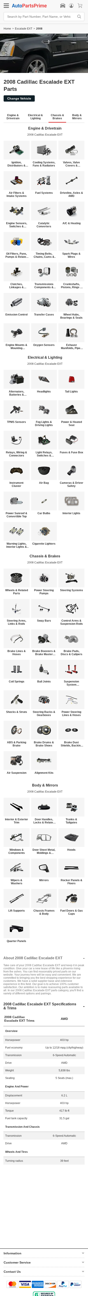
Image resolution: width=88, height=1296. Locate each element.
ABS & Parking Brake (16, 744)
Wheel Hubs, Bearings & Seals (71, 316)
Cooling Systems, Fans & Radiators (44, 164)
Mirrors (44, 880)
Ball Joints (44, 681)
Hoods (71, 849)
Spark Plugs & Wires (71, 255)
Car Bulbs (43, 513)
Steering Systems (71, 590)
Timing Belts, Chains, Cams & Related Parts (44, 255)
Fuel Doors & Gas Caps (71, 912)
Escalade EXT (23, 28)
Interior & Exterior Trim (16, 821)
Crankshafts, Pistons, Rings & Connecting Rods (71, 286)
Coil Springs (16, 681)
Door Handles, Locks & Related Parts (44, 821)
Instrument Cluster (16, 484)
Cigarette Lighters (44, 543)
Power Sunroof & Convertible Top (16, 515)
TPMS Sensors (16, 422)
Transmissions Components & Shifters (43, 286)
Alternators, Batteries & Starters (16, 393)
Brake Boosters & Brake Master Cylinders (44, 653)
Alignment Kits (44, 772)
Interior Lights (71, 513)
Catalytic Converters (44, 225)
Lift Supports (16, 910)
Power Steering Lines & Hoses (71, 713)
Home (7, 28)
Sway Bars (44, 620)
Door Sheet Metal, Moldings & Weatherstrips (43, 851)
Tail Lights (71, 391)
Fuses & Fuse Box (71, 452)
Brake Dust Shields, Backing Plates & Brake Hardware (71, 744)
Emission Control (16, 314)
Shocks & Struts (16, 712)
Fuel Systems (44, 192)
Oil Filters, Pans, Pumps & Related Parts (16, 255)
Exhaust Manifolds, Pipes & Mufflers (71, 346)
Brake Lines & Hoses (16, 653)
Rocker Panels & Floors (71, 882)
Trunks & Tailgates (71, 821)
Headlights (44, 391)
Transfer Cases (44, 314)
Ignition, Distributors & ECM (16, 164)
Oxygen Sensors (44, 345)
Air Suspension (16, 772)
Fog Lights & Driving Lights (44, 423)
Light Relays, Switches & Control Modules (43, 454)
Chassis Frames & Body (44, 912)
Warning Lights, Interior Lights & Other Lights (16, 545)
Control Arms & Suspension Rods (71, 622)
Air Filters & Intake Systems (17, 194)
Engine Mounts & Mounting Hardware (16, 346)
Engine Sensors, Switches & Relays (16, 225)
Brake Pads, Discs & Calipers (71, 653)
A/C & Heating (72, 223)
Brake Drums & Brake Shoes (44, 744)
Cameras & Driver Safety (71, 484)
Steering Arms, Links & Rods (16, 622)
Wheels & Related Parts (16, 592)
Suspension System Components (71, 683)
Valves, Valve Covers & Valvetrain (71, 164)
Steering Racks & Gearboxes (44, 713)
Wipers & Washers (16, 882)
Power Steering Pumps (44, 592)
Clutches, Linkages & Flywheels (16, 286)
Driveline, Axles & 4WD (71, 194)
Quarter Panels (16, 941)
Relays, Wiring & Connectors (16, 454)
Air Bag (44, 482)
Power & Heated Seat (71, 423)
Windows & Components (16, 851)
